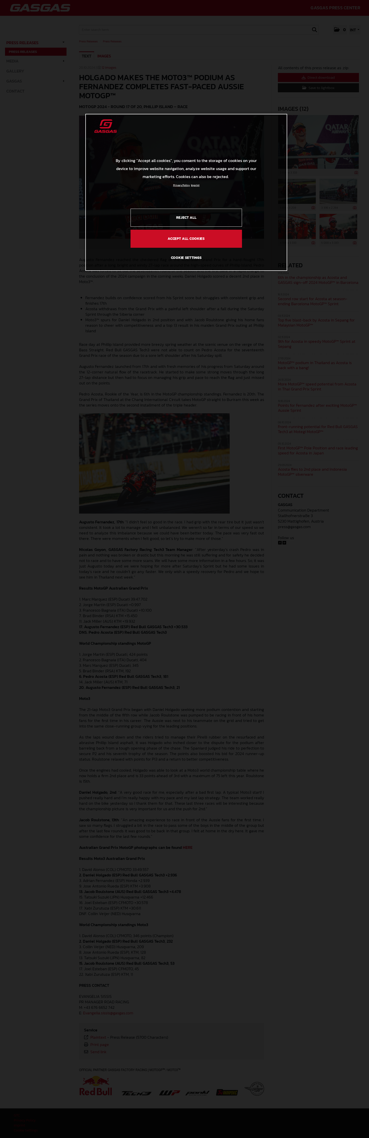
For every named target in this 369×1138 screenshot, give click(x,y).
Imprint (195, 185)
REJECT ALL (186, 217)
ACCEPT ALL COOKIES (186, 238)
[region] (186, 192)
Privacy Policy (181, 185)
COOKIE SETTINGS (186, 257)
